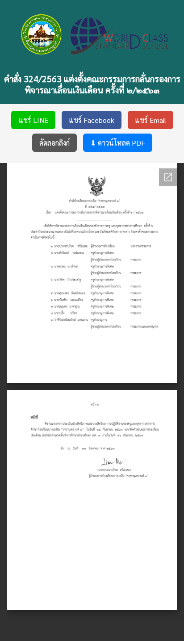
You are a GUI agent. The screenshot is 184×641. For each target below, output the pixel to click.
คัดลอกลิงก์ (54, 142)
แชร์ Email (150, 120)
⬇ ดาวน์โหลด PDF (117, 142)
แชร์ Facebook (91, 120)
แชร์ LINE (33, 120)
